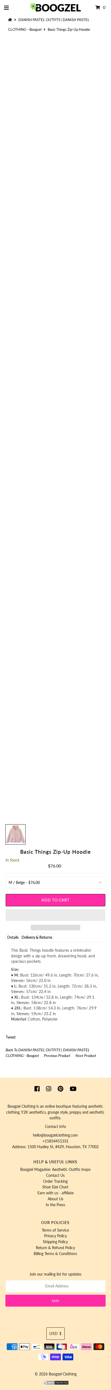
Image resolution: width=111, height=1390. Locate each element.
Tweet (11, 1037)
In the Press (55, 1205)
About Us (55, 1199)
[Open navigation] (6, 7)
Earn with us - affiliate (55, 1193)
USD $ (55, 1333)
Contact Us (55, 1175)
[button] (55, 915)
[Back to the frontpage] (10, 20)
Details (13, 937)
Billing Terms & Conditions (55, 1254)
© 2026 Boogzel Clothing (56, 1374)
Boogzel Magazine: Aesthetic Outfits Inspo (55, 1169)
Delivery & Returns (37, 937)
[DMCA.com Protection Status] (55, 1384)
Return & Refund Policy (55, 1248)
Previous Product (57, 1055)
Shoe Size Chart (55, 1187)
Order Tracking (55, 1181)
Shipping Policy (55, 1242)
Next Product (85, 1055)
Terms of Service (55, 1230)
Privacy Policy (55, 1236)
